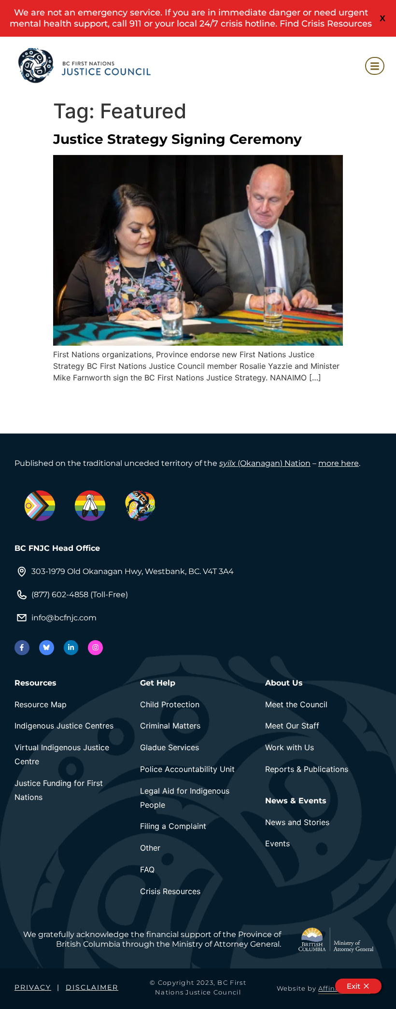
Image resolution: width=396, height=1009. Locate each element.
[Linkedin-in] (71, 647)
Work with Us (289, 747)
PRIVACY (32, 987)
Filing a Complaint (173, 826)
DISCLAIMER (92, 987)
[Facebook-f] (21, 647)
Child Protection (169, 704)
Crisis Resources (170, 891)
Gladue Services (169, 747)
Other (150, 848)
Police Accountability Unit (187, 769)
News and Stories (297, 822)
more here (338, 463)
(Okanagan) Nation (265, 463)
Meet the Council (296, 704)
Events (277, 843)
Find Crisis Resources (326, 23)
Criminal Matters (170, 725)
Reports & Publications (306, 769)
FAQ (147, 869)
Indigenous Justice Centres (63, 725)
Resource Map (40, 704)
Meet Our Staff (292, 725)
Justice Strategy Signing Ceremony (177, 139)
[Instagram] (95, 647)
